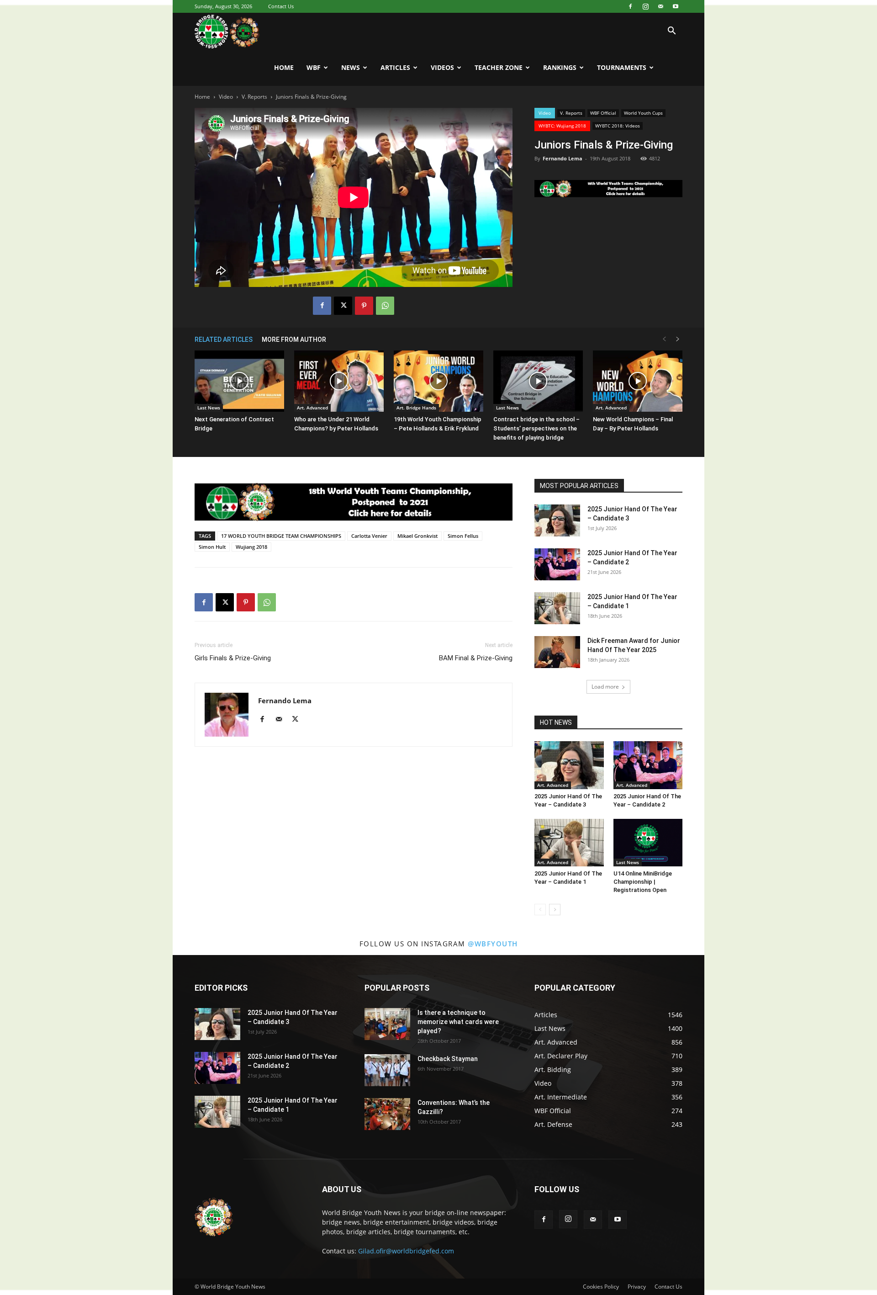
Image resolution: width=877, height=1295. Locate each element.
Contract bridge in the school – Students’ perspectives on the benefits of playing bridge (536, 428)
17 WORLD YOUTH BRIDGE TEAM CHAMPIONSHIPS (281, 535)
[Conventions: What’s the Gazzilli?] (387, 1114)
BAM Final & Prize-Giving (475, 658)
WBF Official (603, 113)
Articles (395, 67)
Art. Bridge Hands (416, 407)
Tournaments (621, 67)
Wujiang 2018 (251, 546)
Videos (442, 67)
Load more (605, 686)
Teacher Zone (499, 67)
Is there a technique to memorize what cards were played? (458, 1022)
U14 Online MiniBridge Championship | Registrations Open (642, 881)
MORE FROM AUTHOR (294, 339)
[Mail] (660, 6)
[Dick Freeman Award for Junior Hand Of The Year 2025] (557, 652)
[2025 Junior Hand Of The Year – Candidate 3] (557, 520)
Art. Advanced (312, 407)
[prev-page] (664, 339)
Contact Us (281, 6)
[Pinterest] (364, 306)
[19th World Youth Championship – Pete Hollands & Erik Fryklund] (438, 381)
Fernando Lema (562, 158)
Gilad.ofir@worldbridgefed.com (406, 1251)
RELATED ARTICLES (224, 339)
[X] (343, 306)
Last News (208, 407)
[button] (671, 31)
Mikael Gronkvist (417, 535)
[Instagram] (645, 6)
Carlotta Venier (369, 535)
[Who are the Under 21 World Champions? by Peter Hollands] (339, 381)
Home (284, 67)
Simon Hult (212, 546)
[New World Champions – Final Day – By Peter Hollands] (637, 381)
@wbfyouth (493, 943)
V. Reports (254, 97)
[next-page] (677, 339)
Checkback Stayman (447, 1058)
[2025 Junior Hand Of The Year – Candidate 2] (557, 564)
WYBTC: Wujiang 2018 (562, 125)
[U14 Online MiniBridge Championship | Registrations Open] (648, 842)
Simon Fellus (463, 535)
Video (226, 97)
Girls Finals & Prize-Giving (233, 658)
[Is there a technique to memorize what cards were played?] (387, 1024)
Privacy (637, 1286)
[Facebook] (630, 6)
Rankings (559, 67)
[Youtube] (675, 6)
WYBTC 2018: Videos (617, 125)
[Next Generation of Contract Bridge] (239, 381)
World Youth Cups (643, 113)
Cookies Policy (601, 1286)
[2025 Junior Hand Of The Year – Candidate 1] (557, 608)
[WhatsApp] (385, 306)
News (350, 67)
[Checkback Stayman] (387, 1070)
